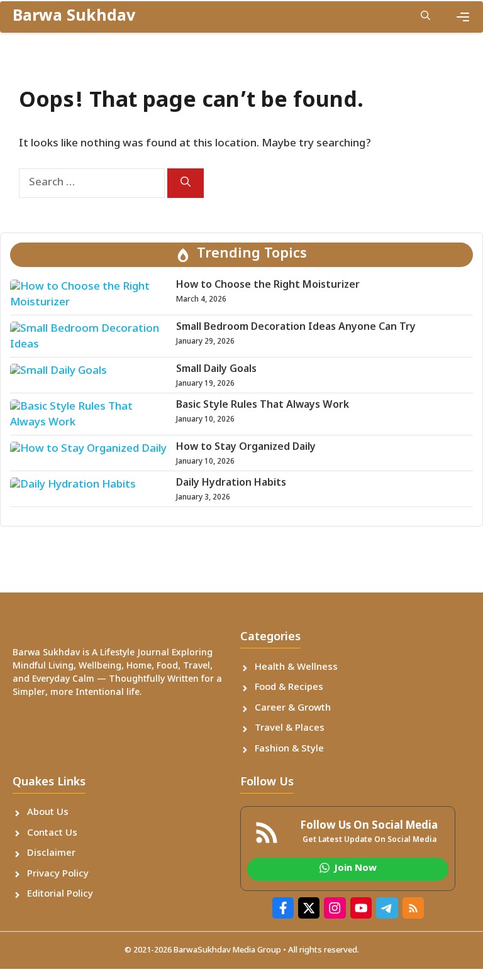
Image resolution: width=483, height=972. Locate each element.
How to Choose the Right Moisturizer (268, 285)
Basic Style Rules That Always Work (262, 405)
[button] (425, 17)
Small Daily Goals (216, 369)
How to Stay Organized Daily (246, 447)
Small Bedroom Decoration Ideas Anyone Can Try (296, 327)
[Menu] (463, 17)
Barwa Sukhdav (74, 17)
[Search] (185, 183)
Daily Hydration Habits (231, 483)
